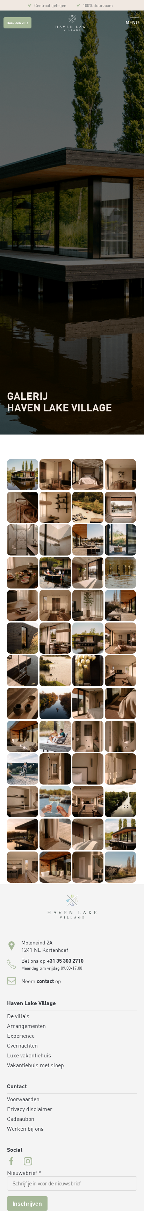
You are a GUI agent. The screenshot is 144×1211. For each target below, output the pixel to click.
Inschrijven (27, 1204)
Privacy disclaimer (29, 1109)
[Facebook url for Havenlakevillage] (11, 1162)
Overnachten (22, 1046)
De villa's (18, 1017)
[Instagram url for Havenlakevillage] (28, 1162)
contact (45, 981)
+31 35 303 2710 (65, 961)
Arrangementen (26, 1026)
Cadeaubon (20, 1119)
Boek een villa (17, 23)
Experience (21, 1036)
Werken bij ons (25, 1129)
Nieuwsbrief (24, 1173)
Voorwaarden (23, 1100)
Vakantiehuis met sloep (35, 1066)
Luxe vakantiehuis (29, 1056)
